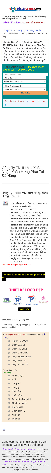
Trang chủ (7, 30)
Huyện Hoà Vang (20, 341)
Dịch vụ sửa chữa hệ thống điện (15, 320)
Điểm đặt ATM (18, 411)
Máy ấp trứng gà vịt (23, 325)
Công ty (15, 387)
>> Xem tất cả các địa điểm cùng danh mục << (23, 276)
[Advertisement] (25, 137)
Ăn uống (16, 415)
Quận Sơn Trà (19, 360)
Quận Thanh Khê (20, 364)
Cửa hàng (16, 391)
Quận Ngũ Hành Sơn (22, 356)
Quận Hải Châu (19, 349)
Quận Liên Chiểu (20, 353)
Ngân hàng (17, 395)
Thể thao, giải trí (19, 403)
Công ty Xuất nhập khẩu (29, 30)
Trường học (17, 375)
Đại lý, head (17, 407)
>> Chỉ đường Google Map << (16, 264)
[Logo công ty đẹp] (25, 298)
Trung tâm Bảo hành (21, 399)
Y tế (14, 379)
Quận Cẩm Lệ (18, 345)
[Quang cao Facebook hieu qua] (25, 429)
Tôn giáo (16, 419)
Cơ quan (16, 383)
